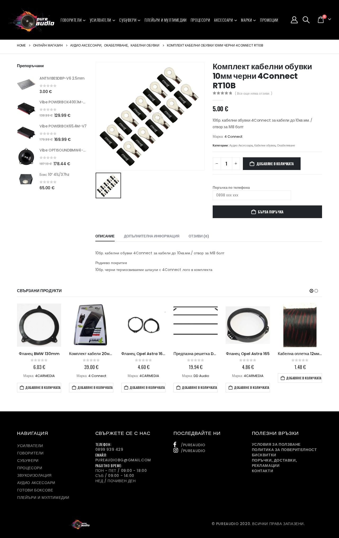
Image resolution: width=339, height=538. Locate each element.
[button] (306, 19)
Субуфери (127, 20)
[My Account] (294, 19)
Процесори (200, 20)
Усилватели (100, 20)
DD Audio (201, 375)
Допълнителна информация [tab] (151, 236)
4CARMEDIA (45, 375)
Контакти (262, 470)
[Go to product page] (26, 84)
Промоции (269, 20)
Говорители (71, 20)
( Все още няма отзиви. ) (253, 93)
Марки (246, 20)
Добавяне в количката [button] (42, 387)
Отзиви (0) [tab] (199, 236)
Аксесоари (223, 20)
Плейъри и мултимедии (166, 20)
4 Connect (233, 136)
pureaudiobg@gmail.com (123, 460)
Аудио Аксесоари (241, 145)
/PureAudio (193, 445)
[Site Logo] (31, 20)
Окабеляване (286, 145)
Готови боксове (35, 490)
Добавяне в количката (275, 163)
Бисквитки (264, 455)
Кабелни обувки (264, 145)
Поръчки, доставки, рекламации (274, 463)
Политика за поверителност (284, 449)
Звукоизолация (34, 475)
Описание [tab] (105, 236)
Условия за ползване (276, 444)
